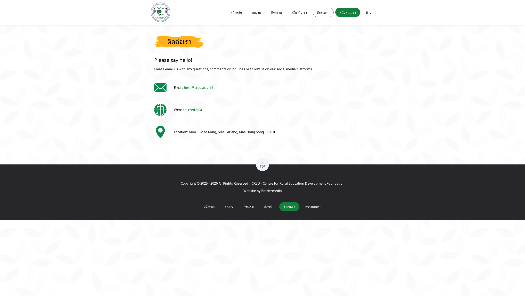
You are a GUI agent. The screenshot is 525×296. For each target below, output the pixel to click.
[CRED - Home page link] (160, 12)
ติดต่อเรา (323, 12)
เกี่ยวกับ (268, 207)
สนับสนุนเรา (348, 12)
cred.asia (195, 110)
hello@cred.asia (196, 87)
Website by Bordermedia (262, 190)
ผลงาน (256, 12)
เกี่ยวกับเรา (299, 12)
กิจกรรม (276, 12)
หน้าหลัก (236, 12)
